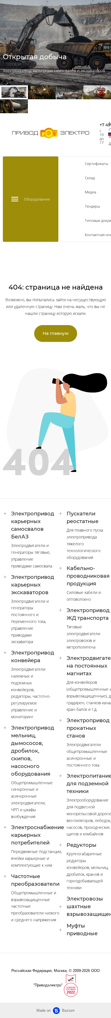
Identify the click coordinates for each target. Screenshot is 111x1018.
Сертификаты (96, 163)
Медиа (90, 192)
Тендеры (92, 206)
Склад (90, 177)
